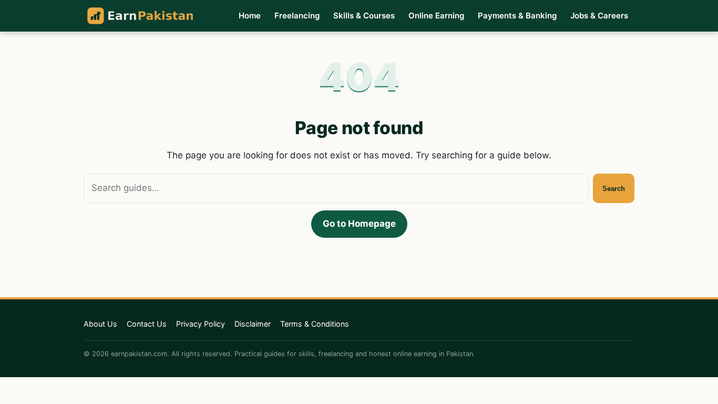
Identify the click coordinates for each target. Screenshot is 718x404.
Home (250, 16)
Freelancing (297, 16)
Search (613, 189)
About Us (100, 323)
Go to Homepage (359, 223)
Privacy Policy (200, 323)
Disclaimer (252, 323)
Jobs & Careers (599, 16)
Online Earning (436, 16)
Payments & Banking (517, 16)
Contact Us (147, 323)
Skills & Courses (364, 16)
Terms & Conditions (314, 323)
